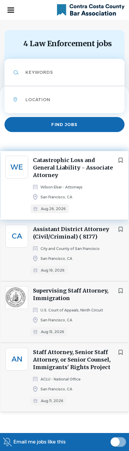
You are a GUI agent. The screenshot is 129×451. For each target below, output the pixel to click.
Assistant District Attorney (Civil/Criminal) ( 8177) (71, 233)
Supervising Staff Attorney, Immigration (71, 294)
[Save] (121, 160)
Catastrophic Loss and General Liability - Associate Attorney (73, 168)
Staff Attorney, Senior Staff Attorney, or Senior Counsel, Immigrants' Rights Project (72, 360)
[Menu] (11, 10)
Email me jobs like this (40, 442)
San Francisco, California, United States (48, 133)
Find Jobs (64, 124)
